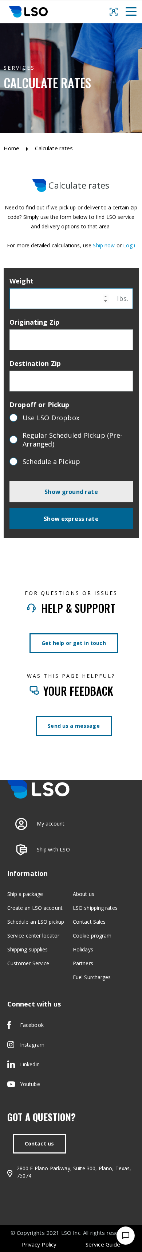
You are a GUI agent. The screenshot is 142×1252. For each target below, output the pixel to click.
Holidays (83, 949)
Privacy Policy (39, 1244)
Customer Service (28, 963)
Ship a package (25, 893)
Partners (83, 963)
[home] (26, 12)
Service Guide (103, 1244)
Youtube (30, 1084)
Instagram (32, 1044)
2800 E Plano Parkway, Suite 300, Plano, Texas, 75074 (74, 1172)
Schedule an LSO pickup (35, 921)
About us (83, 893)
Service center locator (33, 935)
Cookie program (92, 935)
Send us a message (74, 725)
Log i (129, 245)
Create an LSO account (35, 907)
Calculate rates (54, 148)
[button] (131, 11)
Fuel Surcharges (92, 977)
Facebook (32, 1024)
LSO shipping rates (95, 907)
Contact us (39, 1143)
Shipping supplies (27, 949)
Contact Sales (89, 921)
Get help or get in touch (74, 642)
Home (12, 148)
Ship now (104, 245)
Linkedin (30, 1064)
